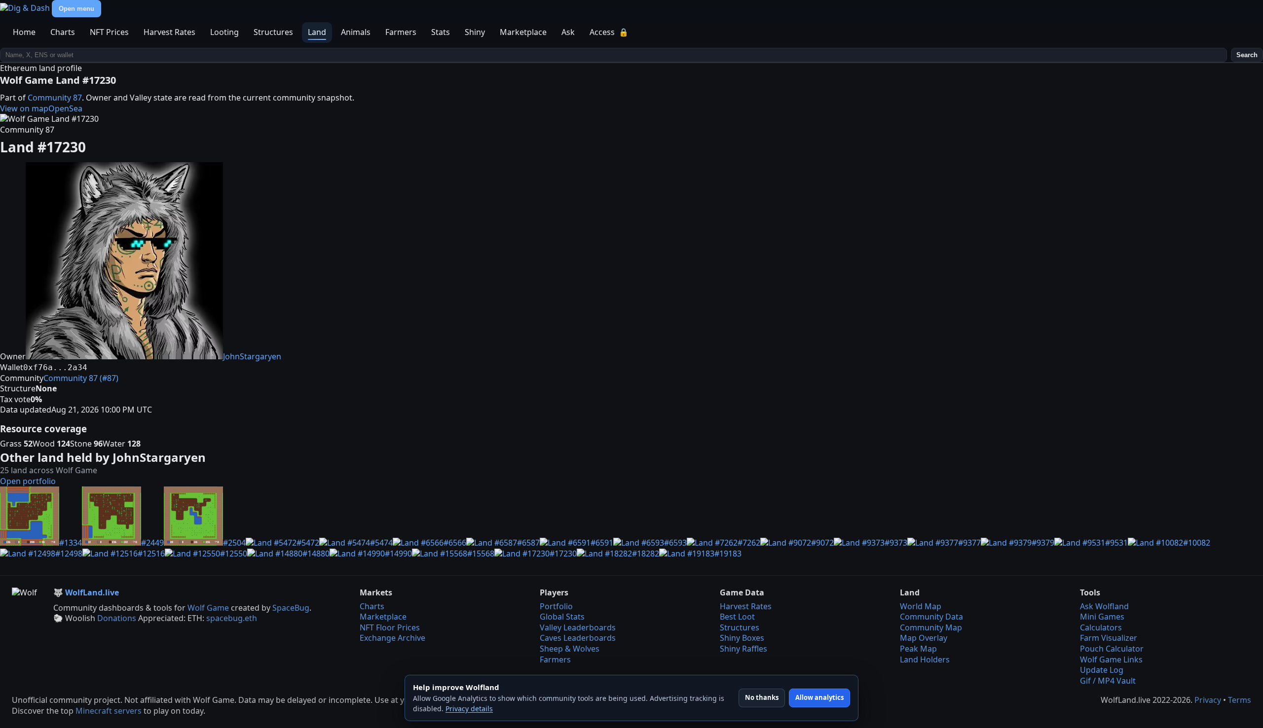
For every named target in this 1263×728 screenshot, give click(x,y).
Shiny (475, 32)
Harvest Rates (169, 32)
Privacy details (469, 708)
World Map (920, 606)
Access (609, 32)
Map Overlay (923, 637)
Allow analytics (819, 697)
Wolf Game (208, 607)
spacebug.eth (231, 618)
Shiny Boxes (742, 637)
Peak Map (918, 648)
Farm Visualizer (1108, 637)
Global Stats (562, 616)
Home (24, 32)
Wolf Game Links (1111, 659)
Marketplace (523, 32)
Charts (62, 32)
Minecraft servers (108, 710)
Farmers (400, 32)
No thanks (762, 697)
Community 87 (55, 97)
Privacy (1207, 699)
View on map (24, 108)
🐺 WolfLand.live (86, 593)
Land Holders (925, 659)
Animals (356, 32)
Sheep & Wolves (569, 648)
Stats (440, 32)
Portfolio (556, 606)
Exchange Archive (392, 637)
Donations (116, 618)
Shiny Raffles (743, 648)
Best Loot (737, 616)
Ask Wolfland (1104, 606)
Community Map (931, 627)
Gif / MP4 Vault (1108, 680)
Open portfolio (28, 481)
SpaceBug (290, 607)
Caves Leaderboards (578, 637)
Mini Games (1102, 616)
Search (1247, 55)
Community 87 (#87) (80, 378)
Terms (1239, 699)
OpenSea (65, 108)
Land (317, 32)
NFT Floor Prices (390, 627)
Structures (273, 32)
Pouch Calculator (1112, 648)
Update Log (1101, 669)
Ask (568, 32)
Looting (224, 32)
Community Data (931, 616)
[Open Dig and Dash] (26, 7)
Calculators (1101, 627)
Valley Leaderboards (578, 627)
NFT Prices (109, 32)
